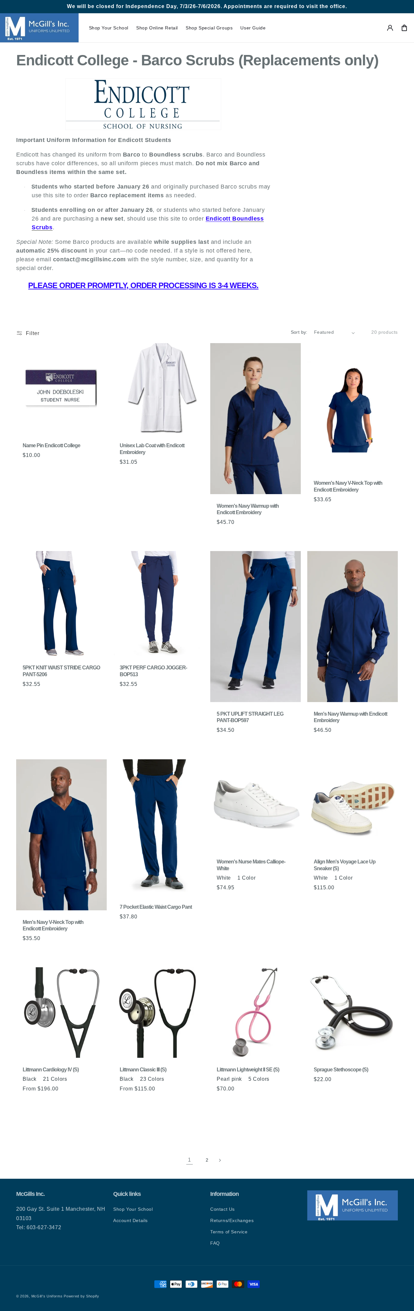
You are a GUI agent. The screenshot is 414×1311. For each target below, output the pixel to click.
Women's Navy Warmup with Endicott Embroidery (248, 509)
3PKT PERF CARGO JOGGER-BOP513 (153, 671)
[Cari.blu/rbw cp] (123, 1112)
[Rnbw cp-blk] (81, 1102)
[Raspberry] (57, 1102)
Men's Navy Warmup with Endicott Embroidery (350, 717)
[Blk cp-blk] (74, 1102)
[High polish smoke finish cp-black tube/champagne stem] (26, 1122)
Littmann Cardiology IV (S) (51, 1069)
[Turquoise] (162, 1112)
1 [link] (189, 1160)
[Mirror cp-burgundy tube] (26, 1112)
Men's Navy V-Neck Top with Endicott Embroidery (53, 925)
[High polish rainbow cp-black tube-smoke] (41, 1122)
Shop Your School (133, 1209)
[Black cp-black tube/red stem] (65, 1112)
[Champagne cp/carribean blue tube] (57, 1112)
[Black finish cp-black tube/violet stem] (89, 1112)
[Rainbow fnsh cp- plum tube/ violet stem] (34, 1122)
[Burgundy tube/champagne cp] (186, 1112)
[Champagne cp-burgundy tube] (34, 1112)
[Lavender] (154, 1112)
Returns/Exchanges (232, 1220)
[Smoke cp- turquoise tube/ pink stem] (139, 1122)
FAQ (215, 1243)
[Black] (26, 1102)
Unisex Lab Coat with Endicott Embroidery (152, 449)
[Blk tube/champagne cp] (178, 1112)
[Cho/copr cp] (131, 1112)
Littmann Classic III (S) (143, 1069)
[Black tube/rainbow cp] (131, 1122)
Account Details (130, 1220)
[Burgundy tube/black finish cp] (123, 1122)
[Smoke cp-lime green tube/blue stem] (154, 1122)
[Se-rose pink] (65, 1102)
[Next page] (224, 1160)
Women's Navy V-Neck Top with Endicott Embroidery (348, 486)
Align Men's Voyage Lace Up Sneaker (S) (345, 865)
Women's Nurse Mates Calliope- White (251, 865)
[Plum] (50, 1102)
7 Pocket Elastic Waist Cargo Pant (156, 907)
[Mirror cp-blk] (41, 1112)
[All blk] (178, 1102)
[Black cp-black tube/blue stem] (74, 1112)
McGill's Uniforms (47, 1296)
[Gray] (131, 1102)
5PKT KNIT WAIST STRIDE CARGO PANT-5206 (61, 671)
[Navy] (34, 1102)
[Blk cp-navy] (89, 1102)
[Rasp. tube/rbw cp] (186, 1102)
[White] (220, 901)
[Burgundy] (154, 1102)
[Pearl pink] (171, 1102)
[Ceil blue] (162, 1102)
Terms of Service (229, 1231)
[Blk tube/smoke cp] (139, 1112)
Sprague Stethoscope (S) (341, 1069)
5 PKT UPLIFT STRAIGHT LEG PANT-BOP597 (250, 717)
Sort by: (299, 332)
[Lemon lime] (171, 1112)
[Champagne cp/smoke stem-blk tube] (50, 1112)
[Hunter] (41, 1102)
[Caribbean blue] (147, 1102)
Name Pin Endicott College (51, 445)
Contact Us (222, 1209)
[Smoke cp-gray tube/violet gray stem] (147, 1122)
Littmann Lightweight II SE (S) (248, 1069)
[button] (109, 27)
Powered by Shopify (81, 1296)
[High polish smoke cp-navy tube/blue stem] (81, 1112)
